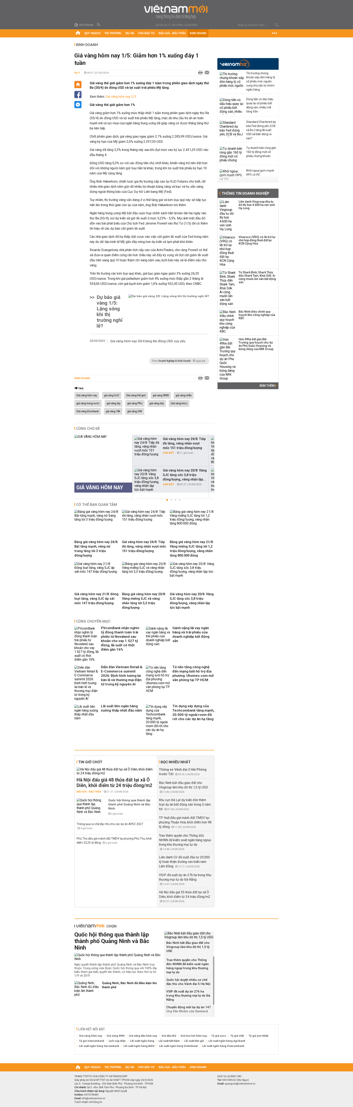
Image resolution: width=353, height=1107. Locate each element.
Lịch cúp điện (117, 1040)
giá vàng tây (113, 403)
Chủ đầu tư (146, 33)
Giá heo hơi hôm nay (194, 1035)
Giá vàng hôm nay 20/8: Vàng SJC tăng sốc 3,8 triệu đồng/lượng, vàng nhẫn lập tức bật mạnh (192, 601)
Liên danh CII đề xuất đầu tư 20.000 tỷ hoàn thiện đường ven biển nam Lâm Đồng (184, 861)
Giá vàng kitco (179, 403)
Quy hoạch (92, 33)
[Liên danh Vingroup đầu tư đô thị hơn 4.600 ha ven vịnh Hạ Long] (228, 215)
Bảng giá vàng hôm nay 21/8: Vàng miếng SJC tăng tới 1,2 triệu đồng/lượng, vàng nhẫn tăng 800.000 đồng (191, 548)
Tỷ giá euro (218, 1035)
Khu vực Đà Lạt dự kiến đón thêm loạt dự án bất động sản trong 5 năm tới (185, 804)
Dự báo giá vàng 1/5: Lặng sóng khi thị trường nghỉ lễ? (110, 311)
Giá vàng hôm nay (86, 395)
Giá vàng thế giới (136, 395)
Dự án (129, 33)
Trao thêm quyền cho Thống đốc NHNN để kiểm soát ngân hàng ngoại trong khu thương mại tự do (185, 840)
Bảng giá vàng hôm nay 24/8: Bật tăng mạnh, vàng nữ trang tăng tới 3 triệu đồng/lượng (96, 548)
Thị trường (112, 33)
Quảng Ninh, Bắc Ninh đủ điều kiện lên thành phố (129, 985)
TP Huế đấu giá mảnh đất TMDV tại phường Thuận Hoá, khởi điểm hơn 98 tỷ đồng (185, 822)
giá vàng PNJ (135, 403)
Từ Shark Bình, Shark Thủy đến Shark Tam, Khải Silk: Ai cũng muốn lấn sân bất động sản (257, 277)
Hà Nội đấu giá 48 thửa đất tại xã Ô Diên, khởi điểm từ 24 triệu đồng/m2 (114, 782)
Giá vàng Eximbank (87, 411)
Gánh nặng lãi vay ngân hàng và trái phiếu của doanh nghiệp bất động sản (190, 634)
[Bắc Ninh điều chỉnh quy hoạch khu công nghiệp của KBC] (228, 321)
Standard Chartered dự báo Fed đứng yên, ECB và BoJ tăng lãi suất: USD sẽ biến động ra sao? (261, 130)
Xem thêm (267, 385)
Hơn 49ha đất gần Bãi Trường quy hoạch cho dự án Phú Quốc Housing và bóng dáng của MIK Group (256, 344)
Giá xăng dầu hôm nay (143, 1035)
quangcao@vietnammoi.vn (240, 1083)
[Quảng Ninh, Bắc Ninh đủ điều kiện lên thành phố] (86, 989)
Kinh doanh (198, 33)
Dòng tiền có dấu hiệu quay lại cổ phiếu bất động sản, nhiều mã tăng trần (259, 105)
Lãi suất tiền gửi (194, 1040)
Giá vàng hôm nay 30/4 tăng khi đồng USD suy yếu (147, 341)
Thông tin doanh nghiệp (245, 193)
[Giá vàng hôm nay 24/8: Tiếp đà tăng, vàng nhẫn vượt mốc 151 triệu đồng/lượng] (146, 446)
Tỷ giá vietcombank (91, 1040)
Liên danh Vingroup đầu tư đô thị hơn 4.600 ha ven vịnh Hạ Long (257, 205)
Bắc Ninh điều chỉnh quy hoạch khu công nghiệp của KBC (257, 315)
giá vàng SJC (111, 395)
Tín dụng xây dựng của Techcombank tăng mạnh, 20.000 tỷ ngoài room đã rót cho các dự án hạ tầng (193, 712)
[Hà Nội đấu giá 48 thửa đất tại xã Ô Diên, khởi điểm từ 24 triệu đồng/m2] (116, 771)
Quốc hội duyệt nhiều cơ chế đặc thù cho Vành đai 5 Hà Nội (188, 982)
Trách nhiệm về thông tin (88, 1102)
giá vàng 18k (113, 411)
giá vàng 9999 (161, 395)
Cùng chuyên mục (93, 621)
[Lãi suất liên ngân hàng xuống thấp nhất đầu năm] (86, 720)
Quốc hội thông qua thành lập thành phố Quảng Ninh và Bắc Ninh (129, 804)
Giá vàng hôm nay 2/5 (121, 97)
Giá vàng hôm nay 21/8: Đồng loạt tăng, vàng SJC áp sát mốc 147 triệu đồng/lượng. (96, 598)
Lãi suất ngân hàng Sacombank (99, 1045)
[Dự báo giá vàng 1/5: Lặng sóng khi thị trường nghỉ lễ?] (168, 311)
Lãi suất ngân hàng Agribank (227, 1040)
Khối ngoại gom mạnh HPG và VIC (260, 172)
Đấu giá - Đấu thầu (172, 33)
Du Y (77, 72)
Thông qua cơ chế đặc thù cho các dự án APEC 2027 (110, 824)
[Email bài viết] (206, 73)
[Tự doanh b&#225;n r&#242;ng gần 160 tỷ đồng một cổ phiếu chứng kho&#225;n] (232, 155)
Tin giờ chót (90, 762)
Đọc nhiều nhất (176, 762)
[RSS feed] (99, 25)
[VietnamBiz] (235, 63)
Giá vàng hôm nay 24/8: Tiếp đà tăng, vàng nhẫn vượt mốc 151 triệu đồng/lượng (184, 443)
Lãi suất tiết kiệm (169, 1040)
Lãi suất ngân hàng (142, 1040)
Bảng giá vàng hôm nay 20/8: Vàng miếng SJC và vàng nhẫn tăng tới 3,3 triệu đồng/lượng (144, 601)
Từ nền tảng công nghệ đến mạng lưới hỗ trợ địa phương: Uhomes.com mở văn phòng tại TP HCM (193, 673)
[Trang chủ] (78, 33)
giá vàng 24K (134, 411)
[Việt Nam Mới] (176, 12)
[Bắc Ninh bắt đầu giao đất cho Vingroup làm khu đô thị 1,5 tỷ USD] (189, 935)
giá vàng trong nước (88, 403)
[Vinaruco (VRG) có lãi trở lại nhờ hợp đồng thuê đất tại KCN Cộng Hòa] (228, 250)
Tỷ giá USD (237, 1035)
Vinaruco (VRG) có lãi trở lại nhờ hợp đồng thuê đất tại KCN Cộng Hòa (257, 240)
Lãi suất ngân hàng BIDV (139, 1045)
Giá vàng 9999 (115, 1035)
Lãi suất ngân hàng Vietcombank (223, 1045)
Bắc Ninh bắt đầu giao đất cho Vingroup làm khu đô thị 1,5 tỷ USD (188, 947)
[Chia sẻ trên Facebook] (78, 94)
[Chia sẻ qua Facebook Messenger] (78, 104)
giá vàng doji (157, 403)
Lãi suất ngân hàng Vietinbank (178, 1045)
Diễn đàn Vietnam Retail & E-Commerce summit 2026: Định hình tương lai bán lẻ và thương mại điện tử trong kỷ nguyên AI (121, 675)
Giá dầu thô (169, 1035)
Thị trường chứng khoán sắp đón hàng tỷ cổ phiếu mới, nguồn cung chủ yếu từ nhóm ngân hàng (260, 81)
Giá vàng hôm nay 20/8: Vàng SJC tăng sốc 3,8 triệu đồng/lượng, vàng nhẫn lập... (185, 474)
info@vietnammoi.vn (93, 1098)
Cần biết (168, 452)
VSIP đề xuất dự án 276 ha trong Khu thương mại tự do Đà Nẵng (188, 995)
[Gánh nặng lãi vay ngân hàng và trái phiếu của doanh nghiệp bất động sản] (158, 643)
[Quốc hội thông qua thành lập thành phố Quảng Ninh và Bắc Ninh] (89, 806)
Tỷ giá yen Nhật (258, 1035)
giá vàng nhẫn (184, 395)
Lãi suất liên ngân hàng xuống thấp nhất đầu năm (121, 708)
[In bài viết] (199, 73)
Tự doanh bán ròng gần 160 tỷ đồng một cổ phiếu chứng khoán (261, 152)
